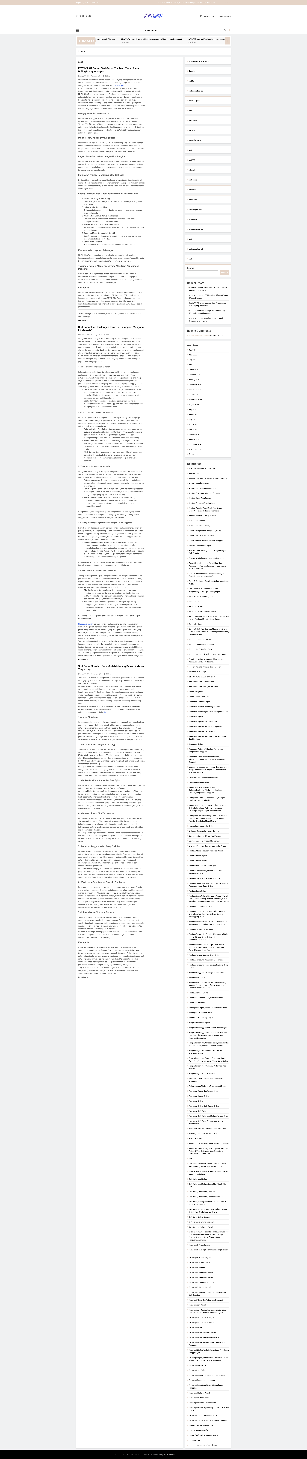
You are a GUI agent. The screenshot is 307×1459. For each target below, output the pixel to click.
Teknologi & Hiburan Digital (200, 1257)
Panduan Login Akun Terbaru (200, 906)
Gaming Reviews (195, 624)
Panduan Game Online (197, 891)
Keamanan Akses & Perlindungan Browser (205, 707)
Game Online (194, 601)
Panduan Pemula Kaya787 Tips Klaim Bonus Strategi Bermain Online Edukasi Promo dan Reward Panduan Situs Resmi (206, 947)
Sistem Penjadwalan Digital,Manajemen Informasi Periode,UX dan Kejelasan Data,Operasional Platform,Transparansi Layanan (208, 1151)
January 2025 (194, 439)
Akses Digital (194, 473)
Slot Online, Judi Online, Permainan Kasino (206, 1197)
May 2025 (192, 419)
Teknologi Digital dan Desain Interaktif (204, 1337)
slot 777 (192, 160)
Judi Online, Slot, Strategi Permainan (203, 687)
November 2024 (195, 449)
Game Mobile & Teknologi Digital (202, 596)
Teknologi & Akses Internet (199, 1245)
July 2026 (192, 350)
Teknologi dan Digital (197, 1305)
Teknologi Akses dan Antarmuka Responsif (206, 1300)
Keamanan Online (196, 744)
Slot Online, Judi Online (198, 1179)
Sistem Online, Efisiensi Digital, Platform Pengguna (209, 1143)
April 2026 (193, 365)
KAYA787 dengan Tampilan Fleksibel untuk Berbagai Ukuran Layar (215, 39)
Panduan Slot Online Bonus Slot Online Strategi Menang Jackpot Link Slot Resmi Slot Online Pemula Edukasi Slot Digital (207, 985)
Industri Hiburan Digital (198, 672)
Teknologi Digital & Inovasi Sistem (202, 1332)
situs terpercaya (195, 209)
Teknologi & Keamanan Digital (201, 1272)
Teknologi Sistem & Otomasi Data (202, 1403)
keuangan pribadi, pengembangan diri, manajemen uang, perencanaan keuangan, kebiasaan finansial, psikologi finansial (208, 770)
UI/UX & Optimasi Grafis (198, 1430)
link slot (192, 130)
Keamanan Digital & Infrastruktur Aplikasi (205, 726)
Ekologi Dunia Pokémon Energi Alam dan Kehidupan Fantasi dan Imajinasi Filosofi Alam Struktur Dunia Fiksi (207, 566)
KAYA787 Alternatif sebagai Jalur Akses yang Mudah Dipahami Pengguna (149, 39)
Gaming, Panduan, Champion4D (201, 644)
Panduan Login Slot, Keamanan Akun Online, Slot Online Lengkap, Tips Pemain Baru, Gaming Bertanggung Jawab (208, 914)
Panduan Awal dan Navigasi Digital (202, 866)
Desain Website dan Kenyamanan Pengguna (206, 541)
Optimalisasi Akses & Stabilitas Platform (205, 836)
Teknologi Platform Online (199, 1398)
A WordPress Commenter (199, 335)
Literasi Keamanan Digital (199, 782)
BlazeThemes (169, 1454)
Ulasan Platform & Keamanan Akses (203, 1435)
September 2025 (195, 400)
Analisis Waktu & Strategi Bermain (202, 516)
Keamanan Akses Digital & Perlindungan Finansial (208, 712)
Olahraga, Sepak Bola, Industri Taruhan (204, 831)
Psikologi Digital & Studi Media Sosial (204, 1133)
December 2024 (195, 444)
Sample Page (151, 30)
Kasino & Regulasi (196, 692)
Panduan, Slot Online (197, 1003)
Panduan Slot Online (197, 977)
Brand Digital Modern (197, 521)
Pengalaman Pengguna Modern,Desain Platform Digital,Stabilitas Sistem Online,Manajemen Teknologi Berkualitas (208, 1035)
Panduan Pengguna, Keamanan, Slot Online (206, 960)
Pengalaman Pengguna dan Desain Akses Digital (208, 1028)
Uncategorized (194, 1440)
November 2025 (195, 390)
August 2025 (194, 404)
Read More (82, 320)
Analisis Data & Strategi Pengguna (202, 488)
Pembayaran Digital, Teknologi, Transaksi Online (208, 1008)
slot (104, 712)
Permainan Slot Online (198, 1111)
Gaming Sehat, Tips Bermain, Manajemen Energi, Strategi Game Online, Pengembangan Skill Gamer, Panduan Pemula (209, 631)
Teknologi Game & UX (197, 1365)
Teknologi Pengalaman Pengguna (202, 1380)
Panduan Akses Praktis (198, 861)
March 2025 (193, 429)
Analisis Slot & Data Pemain (200, 498)
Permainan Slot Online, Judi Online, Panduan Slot (208, 1116)
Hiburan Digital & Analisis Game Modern (205, 667)
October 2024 (194, 454)
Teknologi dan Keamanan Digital (202, 1317)
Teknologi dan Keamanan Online (201, 1322)
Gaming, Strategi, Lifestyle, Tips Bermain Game (207, 654)
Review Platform (195, 1138)
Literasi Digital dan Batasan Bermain (203, 777)
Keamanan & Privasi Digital (199, 702)
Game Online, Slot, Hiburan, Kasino (202, 611)
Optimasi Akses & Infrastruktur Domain (204, 841)
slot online (193, 200)
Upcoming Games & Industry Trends (203, 1445)
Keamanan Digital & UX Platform (202, 731)
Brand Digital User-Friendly (199, 526)
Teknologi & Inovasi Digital (199, 1262)
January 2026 (194, 380)
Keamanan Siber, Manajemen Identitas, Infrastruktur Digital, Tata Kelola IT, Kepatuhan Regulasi (207, 759)
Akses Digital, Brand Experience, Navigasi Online (208, 478)
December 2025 (195, 385)
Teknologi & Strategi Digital (200, 1287)
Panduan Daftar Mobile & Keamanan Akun (205, 878)
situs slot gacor (195, 140)
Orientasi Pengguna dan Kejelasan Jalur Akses (207, 846)
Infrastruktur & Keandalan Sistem (202, 677)
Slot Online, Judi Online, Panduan (202, 1192)
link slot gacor (194, 101)
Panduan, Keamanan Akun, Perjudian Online (206, 998)
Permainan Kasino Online (199, 1096)
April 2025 (193, 424)
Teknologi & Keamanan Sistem (201, 1277)
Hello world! (218, 335)
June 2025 (193, 414)
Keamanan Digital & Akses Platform (203, 722)
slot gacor (193, 180)
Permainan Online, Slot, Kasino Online (204, 1106)
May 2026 (192, 360)
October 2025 (194, 394)
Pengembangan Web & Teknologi (202, 1073)
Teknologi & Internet (197, 1267)
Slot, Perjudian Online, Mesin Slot (202, 1222)
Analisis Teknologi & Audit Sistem (202, 503)
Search (190, 268)
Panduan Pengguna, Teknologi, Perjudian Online (207, 973)
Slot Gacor (193, 120)
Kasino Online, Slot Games (199, 697)
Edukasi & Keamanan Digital (200, 546)
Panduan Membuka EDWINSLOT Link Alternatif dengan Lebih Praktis (187, 3)
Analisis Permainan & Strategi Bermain (204, 493)
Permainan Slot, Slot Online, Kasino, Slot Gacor (207, 1129)
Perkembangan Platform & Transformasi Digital (207, 1086)
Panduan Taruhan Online (198, 993)
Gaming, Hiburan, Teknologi (200, 639)
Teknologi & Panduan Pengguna (201, 1282)
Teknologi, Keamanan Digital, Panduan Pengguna (208, 1420)
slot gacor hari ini (196, 229)
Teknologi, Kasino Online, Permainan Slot (205, 1415)
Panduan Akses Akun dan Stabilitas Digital (206, 851)
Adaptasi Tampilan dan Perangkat (202, 468)
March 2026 (193, 370)
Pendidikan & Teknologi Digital (201, 1018)
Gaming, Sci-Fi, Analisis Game (201, 649)
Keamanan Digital (196, 716)
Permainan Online (196, 1101)
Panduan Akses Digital (198, 856)
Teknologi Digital (195, 1327)
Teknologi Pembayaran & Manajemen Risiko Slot (208, 1375)
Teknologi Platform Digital (199, 1393)
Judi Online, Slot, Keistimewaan (201, 682)
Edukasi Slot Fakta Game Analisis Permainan (207, 558)
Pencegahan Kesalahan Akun (200, 1013)
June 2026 (193, 355)
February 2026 (194, 375)
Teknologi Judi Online (197, 1370)
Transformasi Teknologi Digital (201, 1425)
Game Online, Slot (196, 606)
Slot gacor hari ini (85, 624)
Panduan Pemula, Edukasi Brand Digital (204, 955)
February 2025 (194, 434)
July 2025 (192, 409)
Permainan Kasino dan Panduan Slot (203, 1091)
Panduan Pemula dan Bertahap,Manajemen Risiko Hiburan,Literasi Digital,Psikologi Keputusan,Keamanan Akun (208, 937)
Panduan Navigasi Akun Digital (201, 929)
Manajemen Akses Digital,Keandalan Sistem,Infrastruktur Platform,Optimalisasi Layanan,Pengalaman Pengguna (205, 790)
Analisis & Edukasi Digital (199, 483)
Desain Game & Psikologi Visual (202, 536)
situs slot (192, 170)
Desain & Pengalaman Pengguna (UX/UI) (205, 531)
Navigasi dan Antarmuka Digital (201, 826)
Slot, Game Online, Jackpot (199, 1217)
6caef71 (83, 76)
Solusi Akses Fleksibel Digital (201, 1227)
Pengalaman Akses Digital (199, 1023)
